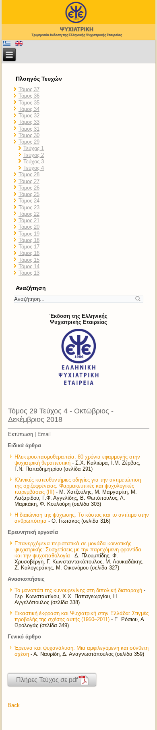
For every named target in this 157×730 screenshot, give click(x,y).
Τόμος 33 (29, 122)
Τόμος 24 (29, 201)
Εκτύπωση (20, 434)
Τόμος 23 (29, 207)
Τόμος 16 (29, 253)
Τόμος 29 (29, 142)
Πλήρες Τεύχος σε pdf (47, 679)
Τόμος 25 (29, 194)
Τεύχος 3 (33, 162)
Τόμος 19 (29, 234)
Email (44, 434)
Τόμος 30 (29, 135)
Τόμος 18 (29, 240)
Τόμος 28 (29, 174)
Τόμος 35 (29, 103)
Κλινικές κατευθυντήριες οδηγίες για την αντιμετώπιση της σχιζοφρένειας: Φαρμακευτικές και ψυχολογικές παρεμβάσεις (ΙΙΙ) (77, 486)
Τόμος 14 (29, 266)
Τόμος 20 (29, 227)
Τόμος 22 (29, 214)
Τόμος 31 (29, 129)
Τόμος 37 (29, 89)
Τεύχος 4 (33, 168)
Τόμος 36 (29, 96)
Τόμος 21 (29, 220)
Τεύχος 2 (33, 155)
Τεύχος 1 (33, 148)
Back (14, 705)
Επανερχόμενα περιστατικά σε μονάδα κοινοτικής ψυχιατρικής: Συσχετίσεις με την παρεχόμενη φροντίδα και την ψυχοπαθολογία (77, 549)
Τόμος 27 (29, 181)
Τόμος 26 (29, 188)
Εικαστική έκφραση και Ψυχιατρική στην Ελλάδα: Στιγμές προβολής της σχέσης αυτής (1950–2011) (81, 616)
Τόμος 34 (29, 109)
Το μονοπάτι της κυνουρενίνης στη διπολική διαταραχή (78, 590)
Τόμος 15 (29, 260)
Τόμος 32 (29, 116)
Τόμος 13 (29, 273)
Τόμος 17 (29, 247)
